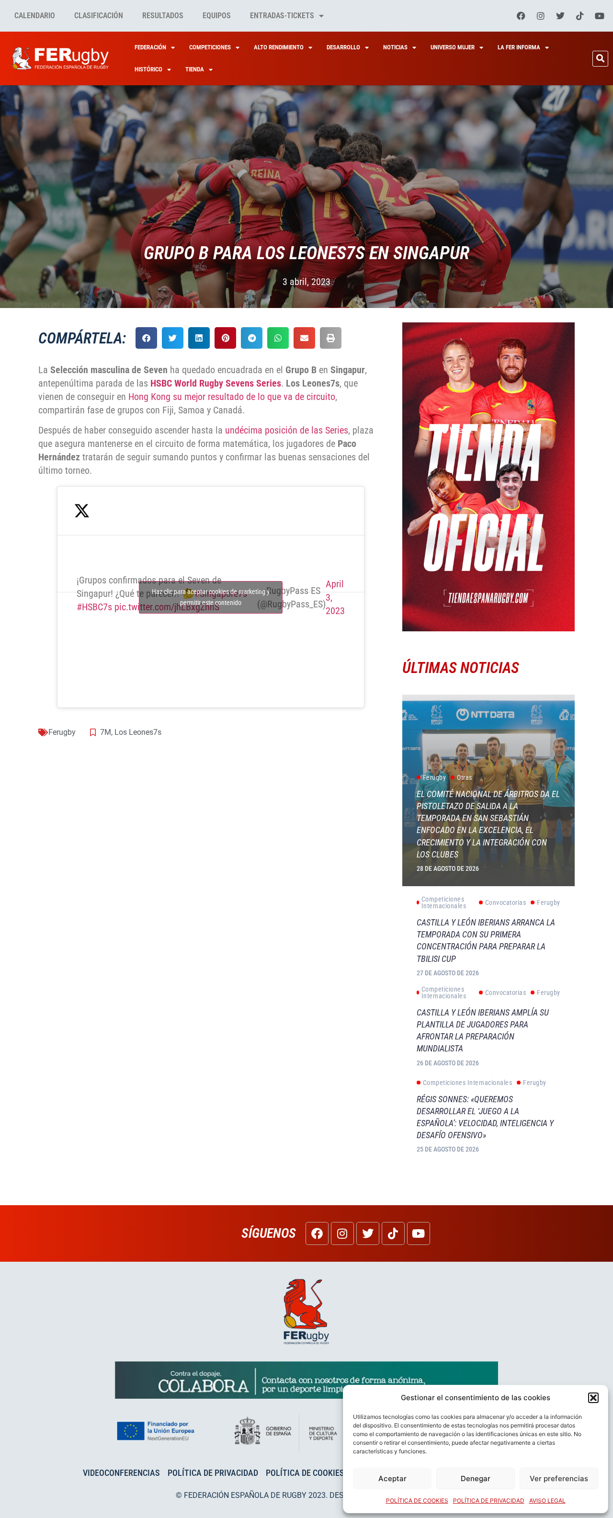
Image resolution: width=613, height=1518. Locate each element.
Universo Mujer (453, 47)
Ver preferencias (559, 1478)
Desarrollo (343, 47)
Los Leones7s (137, 732)
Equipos (217, 15)
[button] (593, 1398)
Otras (464, 777)
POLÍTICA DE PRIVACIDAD (488, 1500)
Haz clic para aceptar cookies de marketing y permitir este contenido (211, 597)
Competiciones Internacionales (443, 902)
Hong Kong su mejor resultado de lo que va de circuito (231, 396)
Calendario (34, 15)
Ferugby (62, 732)
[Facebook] (521, 15)
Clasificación (98, 15)
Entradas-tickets (282, 15)
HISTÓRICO (148, 69)
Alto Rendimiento (279, 47)
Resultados (162, 15)
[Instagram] (540, 15)
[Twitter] (560, 15)
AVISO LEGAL (547, 1500)
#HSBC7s (94, 607)
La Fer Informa (519, 47)
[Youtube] (599, 15)
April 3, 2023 (335, 597)
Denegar (475, 1478)
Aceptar (392, 1478)
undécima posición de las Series (286, 430)
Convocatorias (505, 902)
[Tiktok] (580, 15)
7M (105, 732)
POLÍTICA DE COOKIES (417, 1500)
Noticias (395, 47)
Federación (150, 47)
